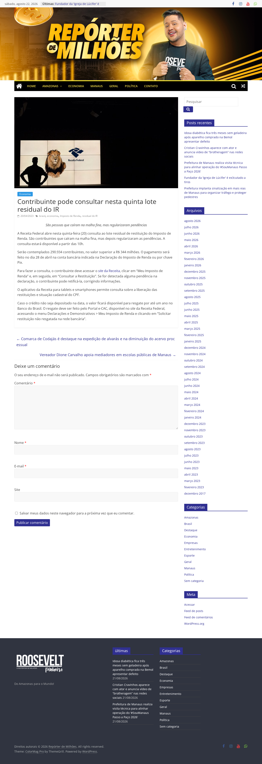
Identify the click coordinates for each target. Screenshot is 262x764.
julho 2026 (191, 227)
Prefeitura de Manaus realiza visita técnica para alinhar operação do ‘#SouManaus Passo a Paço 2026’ (215, 167)
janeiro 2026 (192, 265)
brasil (42, 216)
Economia (76, 86)
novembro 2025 (195, 278)
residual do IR (89, 216)
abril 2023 (191, 474)
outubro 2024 (193, 360)
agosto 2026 (192, 221)
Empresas (191, 543)
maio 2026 (191, 240)
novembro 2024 (195, 354)
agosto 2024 (192, 373)
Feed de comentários (198, 617)
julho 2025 (191, 303)
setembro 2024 (194, 367)
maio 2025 (191, 316)
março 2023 (192, 481)
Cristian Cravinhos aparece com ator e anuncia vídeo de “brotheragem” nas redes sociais (213, 152)
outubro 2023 (193, 436)
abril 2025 (191, 322)
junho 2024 (192, 386)
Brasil (188, 524)
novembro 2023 (195, 430)
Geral (113, 86)
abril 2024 (191, 398)
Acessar (189, 604)
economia (52, 216)
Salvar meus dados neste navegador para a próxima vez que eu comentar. (77, 513)
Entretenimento (195, 549)
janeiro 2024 (192, 417)
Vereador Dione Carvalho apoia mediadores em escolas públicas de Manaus (108, 354)
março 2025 (192, 329)
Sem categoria (194, 581)
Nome (20, 442)
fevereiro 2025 (194, 335)
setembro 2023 (194, 443)
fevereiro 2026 (194, 259)
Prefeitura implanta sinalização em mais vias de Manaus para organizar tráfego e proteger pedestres (215, 192)
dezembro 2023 (195, 424)
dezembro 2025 (195, 271)
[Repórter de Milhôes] (131, 20)
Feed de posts (193, 611)
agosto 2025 (192, 297)
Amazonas (50, 86)
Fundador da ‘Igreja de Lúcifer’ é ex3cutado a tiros (77, 6)
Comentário (24, 383)
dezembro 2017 (195, 493)
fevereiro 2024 (194, 411)
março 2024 (192, 405)
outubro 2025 (193, 284)
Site (17, 489)
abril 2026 (191, 246)
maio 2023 (191, 468)
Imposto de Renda (70, 216)
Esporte (189, 555)
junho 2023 (192, 462)
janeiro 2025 (192, 341)
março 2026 (192, 252)
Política (131, 86)
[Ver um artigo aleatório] (243, 86)
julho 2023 (191, 455)
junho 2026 (192, 233)
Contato (151, 86)
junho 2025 (192, 310)
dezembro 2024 (195, 348)
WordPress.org (194, 624)
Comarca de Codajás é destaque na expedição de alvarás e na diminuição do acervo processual (95, 341)
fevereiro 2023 (194, 487)
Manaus (96, 86)
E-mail (20, 466)
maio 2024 (191, 392)
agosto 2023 (192, 449)
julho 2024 (191, 379)
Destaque (190, 530)
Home (31, 86)
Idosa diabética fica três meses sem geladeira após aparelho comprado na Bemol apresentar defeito (215, 137)
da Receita (109, 271)
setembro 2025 (194, 291)
